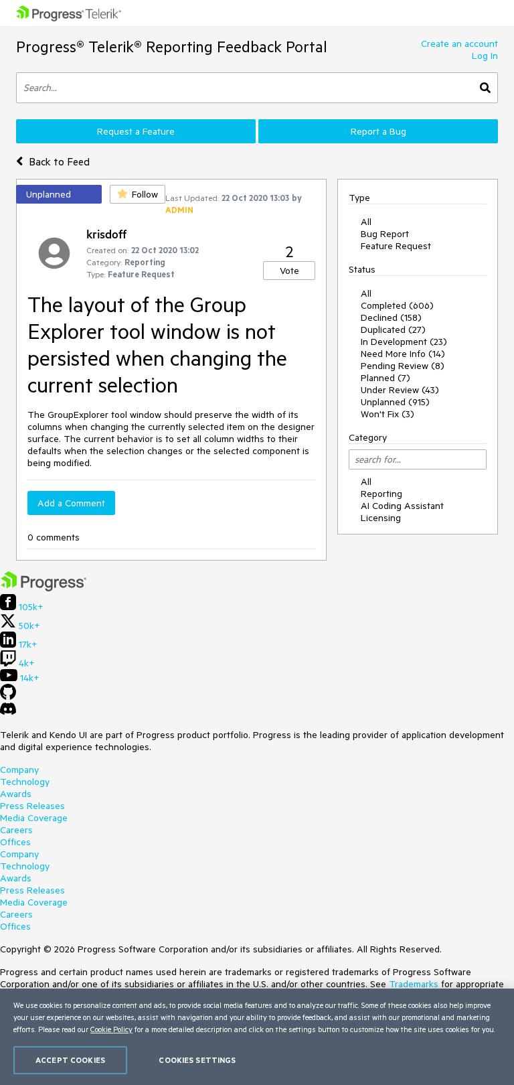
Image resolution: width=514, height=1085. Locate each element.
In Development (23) (404, 342)
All (366, 222)
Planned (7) (385, 378)
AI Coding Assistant (402, 506)
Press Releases (32, 806)
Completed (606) (397, 305)
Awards (15, 794)
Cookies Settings (197, 1060)
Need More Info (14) (403, 354)
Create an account (459, 44)
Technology (25, 782)
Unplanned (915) (395, 402)
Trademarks (413, 984)
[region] (257, 1037)
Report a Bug (378, 131)
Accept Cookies (70, 1060)
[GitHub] (8, 697)
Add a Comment (71, 503)
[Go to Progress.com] (43, 588)
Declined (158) (391, 317)
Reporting (381, 494)
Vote (289, 271)
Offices (15, 842)
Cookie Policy (111, 1029)
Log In (485, 56)
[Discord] (8, 712)
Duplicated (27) (393, 329)
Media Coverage (34, 818)
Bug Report (385, 234)
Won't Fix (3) (387, 414)
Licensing (381, 518)
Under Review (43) (400, 390)
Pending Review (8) (402, 366)
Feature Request (396, 246)
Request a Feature (136, 131)
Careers (16, 830)
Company (19, 770)
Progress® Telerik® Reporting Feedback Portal (171, 46)
